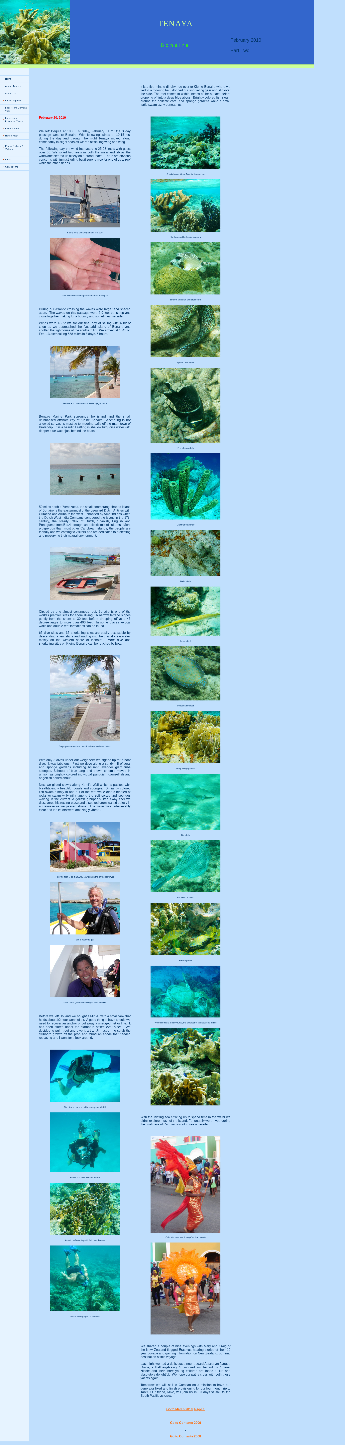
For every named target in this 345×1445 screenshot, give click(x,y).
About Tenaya (13, 86)
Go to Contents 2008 (185, 1436)
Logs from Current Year (16, 109)
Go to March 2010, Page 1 (185, 1409)
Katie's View (12, 128)
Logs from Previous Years (14, 119)
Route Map (11, 135)
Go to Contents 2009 (185, 1422)
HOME (9, 79)
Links (8, 159)
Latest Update (13, 100)
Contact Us (11, 167)
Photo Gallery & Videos (14, 147)
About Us (10, 93)
